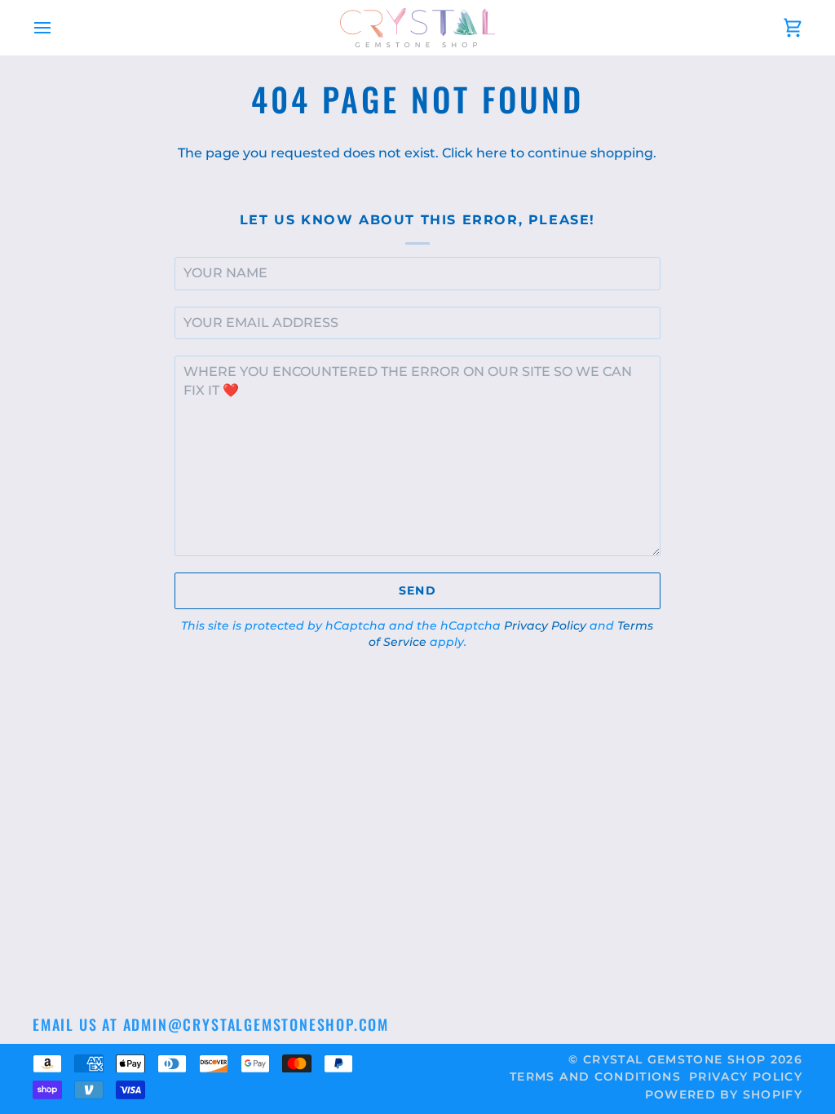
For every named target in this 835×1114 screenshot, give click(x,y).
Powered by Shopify (723, 1094)
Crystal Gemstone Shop (674, 1059)
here (491, 153)
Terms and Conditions (595, 1076)
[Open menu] (57, 27)
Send (417, 590)
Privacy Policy (545, 625)
